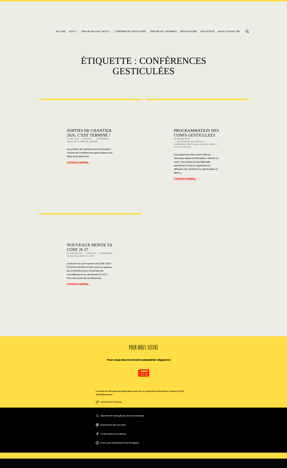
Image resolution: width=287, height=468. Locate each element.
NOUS (72, 31)
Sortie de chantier (89, 141)
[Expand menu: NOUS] (77, 31)
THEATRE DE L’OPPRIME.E (163, 31)
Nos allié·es (207, 31)
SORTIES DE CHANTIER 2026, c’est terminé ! (89, 132)
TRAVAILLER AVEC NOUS (95, 31)
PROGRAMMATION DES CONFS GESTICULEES (196, 132)
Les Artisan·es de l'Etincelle (190, 141)
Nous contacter (229, 31)
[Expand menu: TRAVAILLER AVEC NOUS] (110, 31)
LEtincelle (87, 139)
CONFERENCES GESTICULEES (130, 31)
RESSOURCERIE (188, 31)
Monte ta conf (87, 256)
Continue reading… (78, 162)
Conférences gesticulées (186, 144)
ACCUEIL (61, 31)
